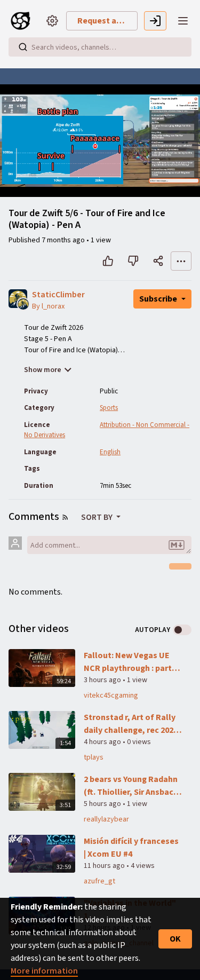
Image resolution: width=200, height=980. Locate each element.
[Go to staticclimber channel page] (23, 304)
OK (175, 939)
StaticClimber (58, 295)
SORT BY (97, 517)
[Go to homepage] (23, 21)
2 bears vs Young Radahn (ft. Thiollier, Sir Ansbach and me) (131, 786)
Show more (42, 370)
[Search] (23, 47)
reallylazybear (106, 819)
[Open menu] (183, 21)
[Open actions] (181, 261)
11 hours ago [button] (105, 865)
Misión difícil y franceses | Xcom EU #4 (131, 847)
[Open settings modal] (52, 21)
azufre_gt (99, 881)
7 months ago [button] (64, 240)
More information (44, 971)
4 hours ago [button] (103, 742)
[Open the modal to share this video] (158, 261)
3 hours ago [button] (103, 680)
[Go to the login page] (155, 20)
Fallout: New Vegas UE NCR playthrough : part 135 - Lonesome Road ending (128, 662)
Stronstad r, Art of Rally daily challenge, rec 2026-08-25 (132, 724)
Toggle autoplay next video (182, 630)
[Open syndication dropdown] (65, 517)
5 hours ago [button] (103, 804)
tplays (93, 757)
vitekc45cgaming (111, 695)
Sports (109, 408)
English (110, 452)
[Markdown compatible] (177, 545)
